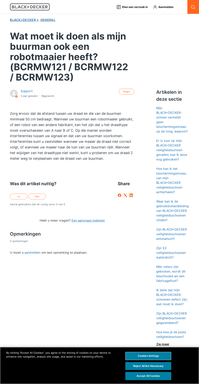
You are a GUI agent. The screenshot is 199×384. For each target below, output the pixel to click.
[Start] (30, 7)
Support (27, 91)
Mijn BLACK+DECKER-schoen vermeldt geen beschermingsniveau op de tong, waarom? (172, 119)
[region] (99, 365)
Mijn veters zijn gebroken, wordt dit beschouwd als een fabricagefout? (171, 274)
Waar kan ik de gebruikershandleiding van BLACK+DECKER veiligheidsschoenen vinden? (172, 210)
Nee (37, 196)
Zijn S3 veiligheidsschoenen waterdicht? (171, 252)
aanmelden (32, 252)
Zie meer (162, 344)
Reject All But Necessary (148, 365)
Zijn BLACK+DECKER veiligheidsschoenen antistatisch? (171, 234)
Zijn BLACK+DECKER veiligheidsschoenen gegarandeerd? (171, 318)
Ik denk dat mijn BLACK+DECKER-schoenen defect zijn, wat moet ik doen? (172, 297)
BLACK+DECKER (23, 20)
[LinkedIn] (131, 195)
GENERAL (47, 20)
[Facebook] (119, 195)
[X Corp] (125, 195)
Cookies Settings (148, 355)
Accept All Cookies (148, 375)
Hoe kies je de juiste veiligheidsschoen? (171, 334)
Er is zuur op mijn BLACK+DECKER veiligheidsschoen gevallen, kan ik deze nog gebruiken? (171, 150)
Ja (18, 196)
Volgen (126, 91)
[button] (165, 7)
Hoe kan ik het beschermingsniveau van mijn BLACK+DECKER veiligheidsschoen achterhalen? (171, 180)
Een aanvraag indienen (88, 220)
